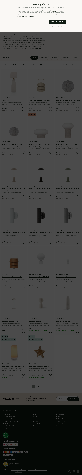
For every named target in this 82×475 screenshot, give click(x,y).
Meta (62, 11)
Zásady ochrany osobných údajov (25, 16)
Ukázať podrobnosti (21, 20)
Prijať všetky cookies (57, 22)
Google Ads (54, 11)
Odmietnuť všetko (57, 27)
